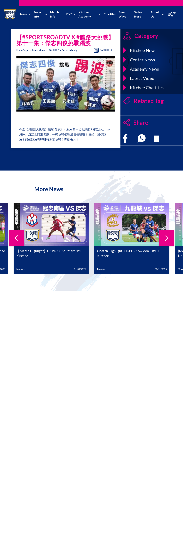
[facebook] (125, 138)
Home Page (22, 50)
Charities (110, 14)
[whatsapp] (141, 138)
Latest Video (38, 50)
